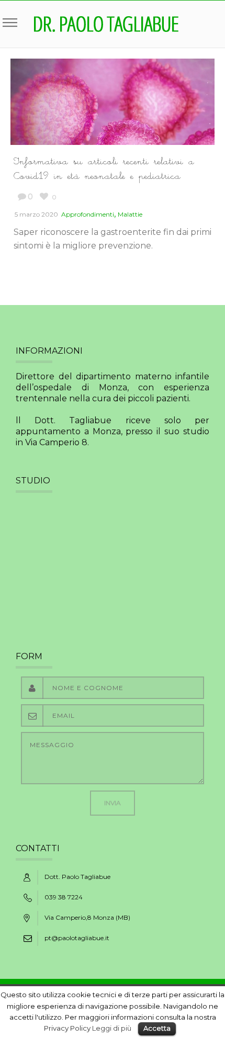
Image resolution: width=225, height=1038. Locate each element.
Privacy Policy (67, 1028)
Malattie (130, 214)
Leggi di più (111, 1028)
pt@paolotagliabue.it (76, 938)
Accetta (157, 1028)
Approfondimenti (87, 214)
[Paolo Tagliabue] (106, 24)
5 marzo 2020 (36, 214)
